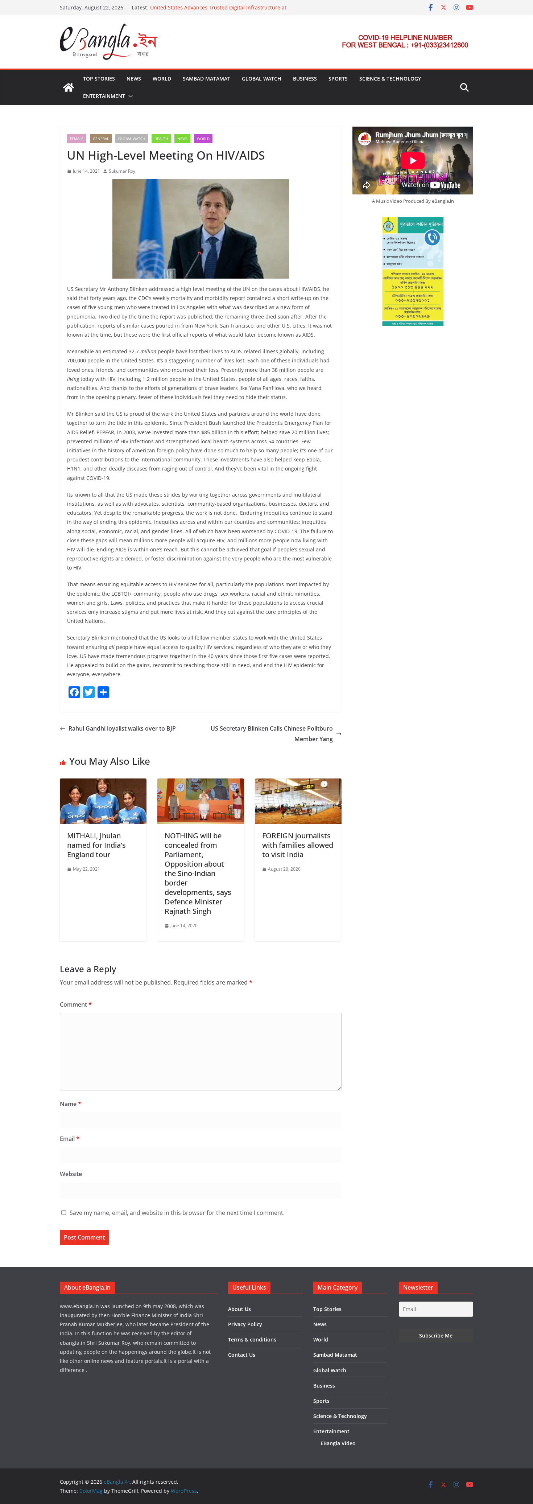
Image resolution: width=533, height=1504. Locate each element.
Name (70, 1104)
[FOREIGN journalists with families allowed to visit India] (298, 784)
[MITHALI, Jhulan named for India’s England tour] (103, 784)
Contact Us (241, 1354)
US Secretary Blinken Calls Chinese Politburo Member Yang (272, 733)
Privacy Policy (245, 1324)
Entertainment (104, 96)
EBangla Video (338, 1443)
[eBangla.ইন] (68, 87)
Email (69, 1139)
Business (305, 78)
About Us (239, 1309)
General (101, 138)
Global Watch (261, 78)
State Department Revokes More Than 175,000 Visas (213, 4)
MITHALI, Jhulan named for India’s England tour (96, 845)
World (162, 78)
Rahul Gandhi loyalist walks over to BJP (122, 728)
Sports (338, 78)
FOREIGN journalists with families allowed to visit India (297, 845)
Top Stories (99, 78)
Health (161, 138)
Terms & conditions (252, 1339)
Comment (76, 1004)
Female (76, 138)
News (134, 78)
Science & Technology (390, 78)
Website (71, 1174)
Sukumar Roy (122, 171)
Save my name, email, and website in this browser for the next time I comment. (177, 1213)
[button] (129, 96)
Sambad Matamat (206, 78)
